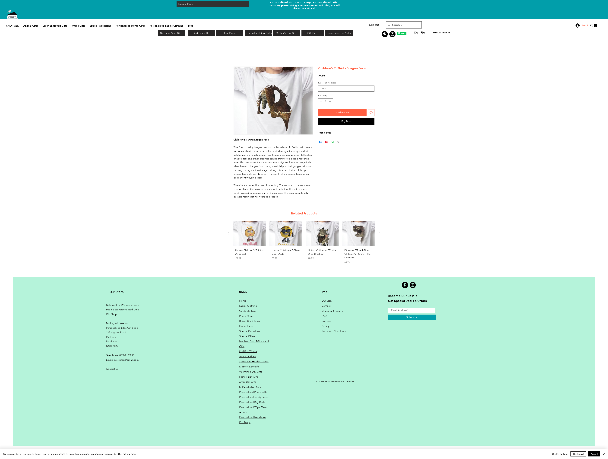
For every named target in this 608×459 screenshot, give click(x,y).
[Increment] (330, 101)
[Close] (604, 453)
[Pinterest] (385, 34)
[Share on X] (338, 142)
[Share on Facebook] (320, 142)
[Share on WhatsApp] (332, 142)
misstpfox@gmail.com (126, 359)
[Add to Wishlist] (371, 113)
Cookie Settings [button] (560, 454)
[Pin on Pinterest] (326, 142)
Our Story (327, 301)
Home (237, 55)
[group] (304, 243)
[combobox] (346, 89)
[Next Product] (380, 234)
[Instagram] (392, 34)
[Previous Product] (228, 234)
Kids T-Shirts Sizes (328, 82)
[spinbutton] (325, 101)
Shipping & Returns (332, 311)
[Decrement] (321, 101)
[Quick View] (249, 233)
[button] (594, 25)
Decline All (578, 454)
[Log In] (577, 25)
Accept (594, 454)
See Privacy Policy (127, 454)
